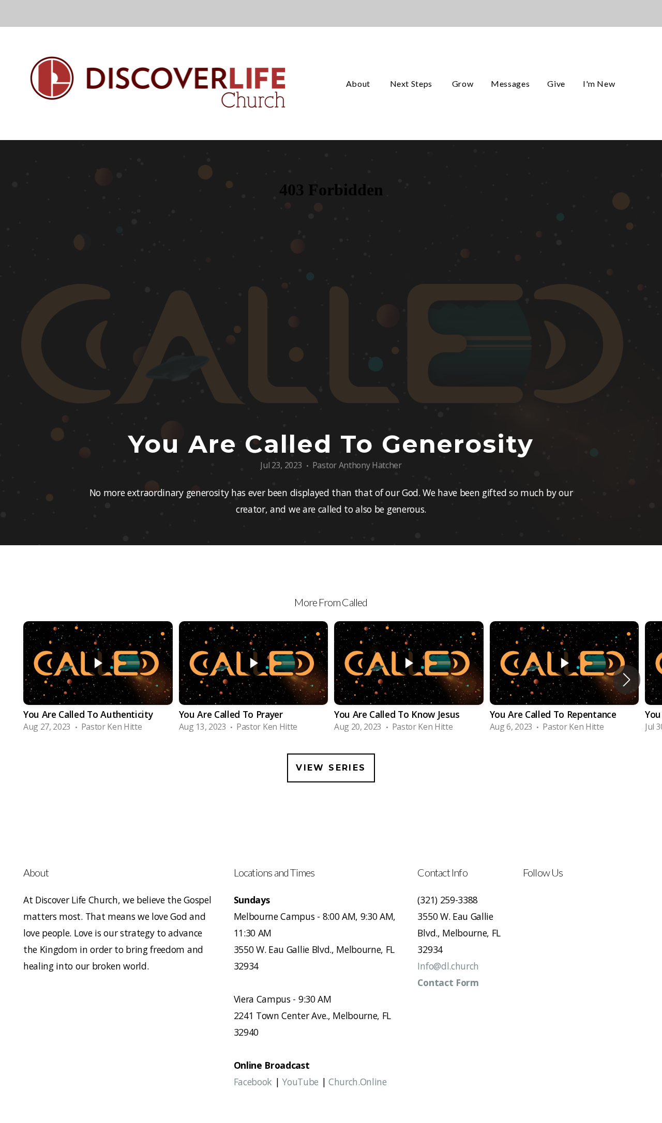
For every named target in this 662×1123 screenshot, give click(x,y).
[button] (627, 679)
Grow (463, 83)
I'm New (600, 83)
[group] (98, 679)
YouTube (300, 1081)
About (359, 83)
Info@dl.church (448, 966)
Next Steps (412, 83)
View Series (331, 768)
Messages (510, 83)
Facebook (253, 1081)
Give (556, 83)
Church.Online (357, 1081)
